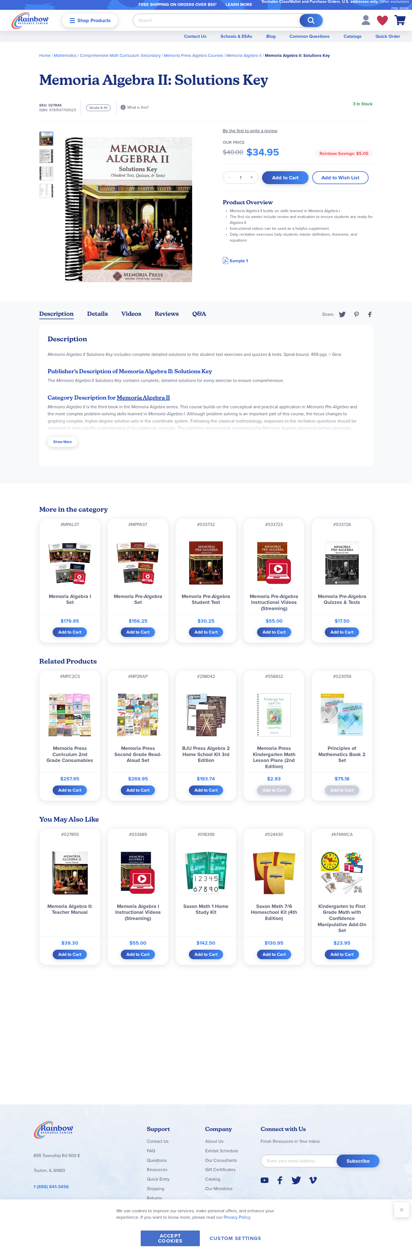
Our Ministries (218, 1188)
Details (97, 313)
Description (56, 313)
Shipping (155, 1188)
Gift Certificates (220, 1169)
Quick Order (388, 36)
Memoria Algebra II (243, 55)
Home (44, 55)
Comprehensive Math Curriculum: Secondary (120, 55)
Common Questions (310, 36)
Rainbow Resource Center (53, 1131)
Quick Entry (158, 1179)
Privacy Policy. (237, 1217)
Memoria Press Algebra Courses (193, 55)
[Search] (311, 20)
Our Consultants (221, 1160)
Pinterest (356, 314)
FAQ (151, 1151)
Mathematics (65, 55)
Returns (154, 1198)
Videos (131, 313)
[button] (366, 20)
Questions (157, 1160)
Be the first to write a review (250, 130)
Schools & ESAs (236, 36)
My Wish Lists (382, 20)
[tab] (56, 314)
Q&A (199, 313)
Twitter (342, 314)
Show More (62, 441)
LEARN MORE (239, 4)
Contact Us (195, 36)
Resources (157, 1169)
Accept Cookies (170, 1238)
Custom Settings (235, 1238)
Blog (271, 36)
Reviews (167, 313)
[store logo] (30, 20)
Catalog (212, 1179)
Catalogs (353, 36)
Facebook (370, 314)
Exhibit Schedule (221, 1151)
